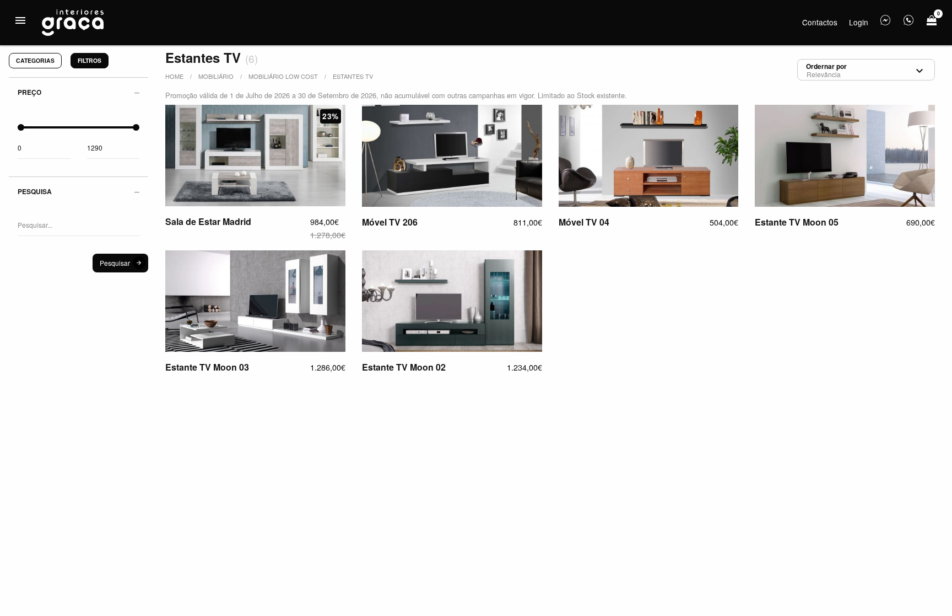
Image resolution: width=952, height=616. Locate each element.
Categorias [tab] (35, 60)
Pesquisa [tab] (35, 191)
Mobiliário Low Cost (283, 76)
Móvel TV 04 (584, 222)
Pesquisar (115, 262)
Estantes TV (353, 76)
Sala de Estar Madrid (208, 221)
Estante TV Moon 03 (207, 367)
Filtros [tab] (89, 60)
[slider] (21, 127)
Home (174, 76)
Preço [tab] (29, 92)
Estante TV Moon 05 (797, 222)
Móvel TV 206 (390, 222)
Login (858, 22)
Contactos (819, 22)
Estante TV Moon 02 (404, 367)
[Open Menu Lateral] (20, 20)
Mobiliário (216, 76)
